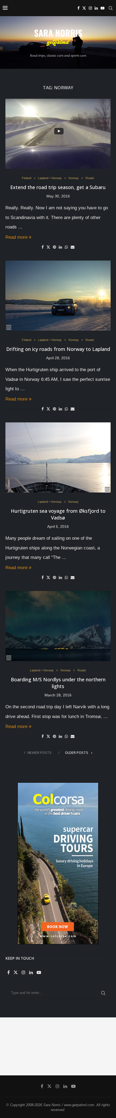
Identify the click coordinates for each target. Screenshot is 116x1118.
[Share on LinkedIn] (60, 247)
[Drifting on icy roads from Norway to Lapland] (58, 296)
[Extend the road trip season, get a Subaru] (58, 134)
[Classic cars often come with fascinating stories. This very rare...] (72, 1032)
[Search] (110, 8)
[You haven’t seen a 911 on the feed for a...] (43, 1061)
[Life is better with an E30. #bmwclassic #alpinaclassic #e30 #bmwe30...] (43, 1032)
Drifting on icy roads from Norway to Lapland (58, 349)
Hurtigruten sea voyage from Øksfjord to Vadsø (58, 514)
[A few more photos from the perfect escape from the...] (72, 1061)
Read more (16, 237)
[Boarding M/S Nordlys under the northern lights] (58, 626)
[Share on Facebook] (43, 247)
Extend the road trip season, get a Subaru (58, 187)
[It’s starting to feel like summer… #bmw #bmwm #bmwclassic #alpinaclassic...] (14, 1061)
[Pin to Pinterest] (54, 247)
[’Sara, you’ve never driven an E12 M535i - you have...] (14, 1032)
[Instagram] (90, 8)
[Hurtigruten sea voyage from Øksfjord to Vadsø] (58, 457)
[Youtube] (102, 8)
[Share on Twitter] (48, 247)
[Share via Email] (72, 247)
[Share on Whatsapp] (66, 247)
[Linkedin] (96, 8)
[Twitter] (84, 8)
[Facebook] (78, 8)
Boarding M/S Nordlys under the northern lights (58, 682)
